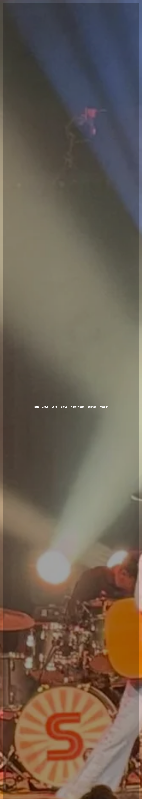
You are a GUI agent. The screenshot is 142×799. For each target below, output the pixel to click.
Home (36, 407)
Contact (92, 407)
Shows (64, 407)
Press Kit (104, 407)
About (45, 407)
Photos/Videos (77, 407)
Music (54, 407)
